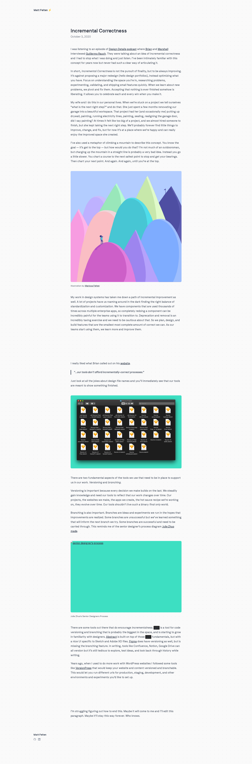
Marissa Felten (92, 286)
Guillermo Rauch (96, 54)
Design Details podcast (122, 49)
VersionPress (83, 668)
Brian (148, 49)
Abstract (111, 637)
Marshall (163, 49)
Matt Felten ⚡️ (42, 10)
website (125, 363)
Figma (133, 641)
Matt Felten (40, 735)
